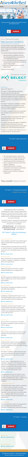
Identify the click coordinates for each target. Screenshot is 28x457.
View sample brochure (8, 437)
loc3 (5, 39)
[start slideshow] (12, 17)
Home (2, 39)
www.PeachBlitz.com (19, 455)
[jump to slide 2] (14, 17)
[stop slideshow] (16, 17)
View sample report (7, 254)
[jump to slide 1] (13, 17)
